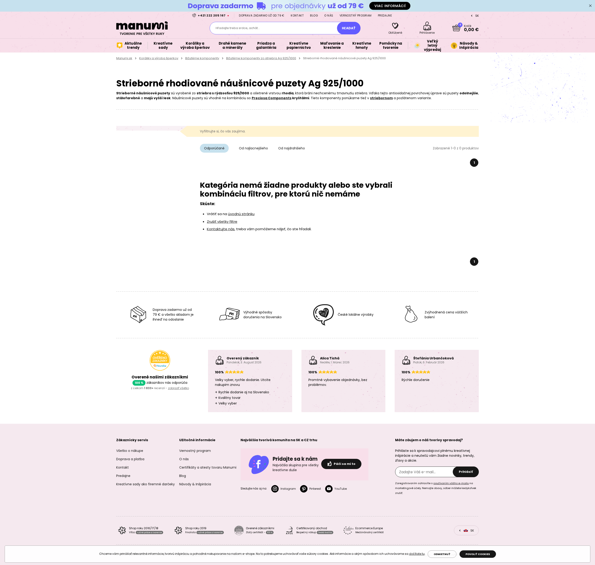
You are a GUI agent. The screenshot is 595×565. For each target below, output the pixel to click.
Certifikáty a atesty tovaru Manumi (207, 467)
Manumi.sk (124, 58)
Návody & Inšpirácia (195, 484)
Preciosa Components (271, 98)
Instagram (288, 489)
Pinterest (315, 489)
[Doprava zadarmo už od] (297, 5)
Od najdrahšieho (291, 148)
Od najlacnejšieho (253, 148)
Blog (314, 15)
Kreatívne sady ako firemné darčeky (145, 484)
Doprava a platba (130, 459)
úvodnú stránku (241, 213)
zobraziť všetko (178, 388)
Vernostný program (356, 15)
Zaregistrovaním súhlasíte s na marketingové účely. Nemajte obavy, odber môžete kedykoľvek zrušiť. (435, 488)
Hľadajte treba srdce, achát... (238, 28)
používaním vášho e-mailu (451, 483)
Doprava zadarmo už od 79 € (261, 15)
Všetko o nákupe (129, 450)
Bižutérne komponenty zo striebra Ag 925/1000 (261, 58)
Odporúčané (214, 148)
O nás (328, 15)
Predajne (385, 15)
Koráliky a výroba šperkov (158, 58)
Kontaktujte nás (221, 229)
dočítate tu (417, 554)
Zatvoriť (590, 5)
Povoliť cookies (478, 554)
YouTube (340, 489)
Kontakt (297, 15)
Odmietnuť (442, 554)
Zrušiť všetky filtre (222, 221)
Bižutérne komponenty (202, 58)
